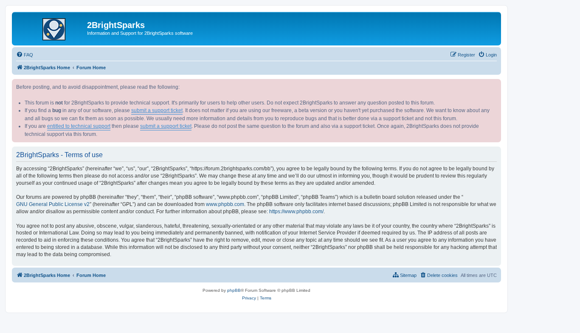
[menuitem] (24, 55)
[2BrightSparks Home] (50, 27)
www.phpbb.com (225, 204)
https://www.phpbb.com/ (296, 211)
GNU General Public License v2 (53, 204)
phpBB (234, 290)
